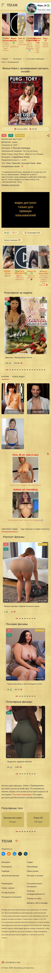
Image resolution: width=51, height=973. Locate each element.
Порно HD (16, 163)
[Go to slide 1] (17, 618)
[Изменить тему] (17, 840)
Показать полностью (10, 185)
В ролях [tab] (5, 377)
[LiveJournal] (25, 854)
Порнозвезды (32, 867)
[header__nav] (2, 5)
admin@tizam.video (13, 962)
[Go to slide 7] (32, 618)
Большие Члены (29, 163)
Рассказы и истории (35, 876)
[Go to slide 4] (25, 618)
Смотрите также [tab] (9, 529)
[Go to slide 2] (20, 618)
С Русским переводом (35, 59)
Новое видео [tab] (18, 377)
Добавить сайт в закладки (37, 903)
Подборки (5, 871)
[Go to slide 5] (27, 618)
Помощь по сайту (34, 898)
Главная (4, 59)
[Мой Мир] (14, 854)
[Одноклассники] (9, 854)
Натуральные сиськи (10, 166)
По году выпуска (8, 892)
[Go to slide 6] (29, 618)
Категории (17, 59)
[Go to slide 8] (34, 618)
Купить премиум (10, 240)
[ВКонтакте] (3, 854)
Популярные (6, 867)
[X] (20, 854)
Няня (8, 163)
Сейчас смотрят (7, 888)
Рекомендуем (7, 884)
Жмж (39, 163)
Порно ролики (32, 871)
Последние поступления (11, 897)
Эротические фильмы (10, 876)
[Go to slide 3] (22, 618)
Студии (30, 862)
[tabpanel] (25, 415)
